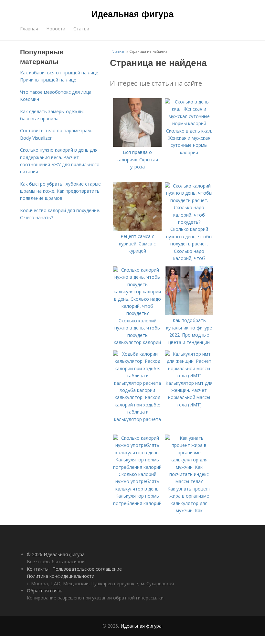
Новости (55, 29)
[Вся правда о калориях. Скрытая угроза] (137, 145)
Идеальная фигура (132, 13)
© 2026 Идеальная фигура (56, 554)
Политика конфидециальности (60, 576)
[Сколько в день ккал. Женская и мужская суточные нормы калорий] (189, 123)
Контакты (37, 569)
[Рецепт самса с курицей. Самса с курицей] (137, 229)
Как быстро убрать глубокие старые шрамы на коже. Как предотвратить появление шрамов (60, 191)
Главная (29, 29)
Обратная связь (44, 590)
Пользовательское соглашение (87, 569)
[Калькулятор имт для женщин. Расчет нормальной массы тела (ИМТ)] (189, 375)
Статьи (81, 29)
